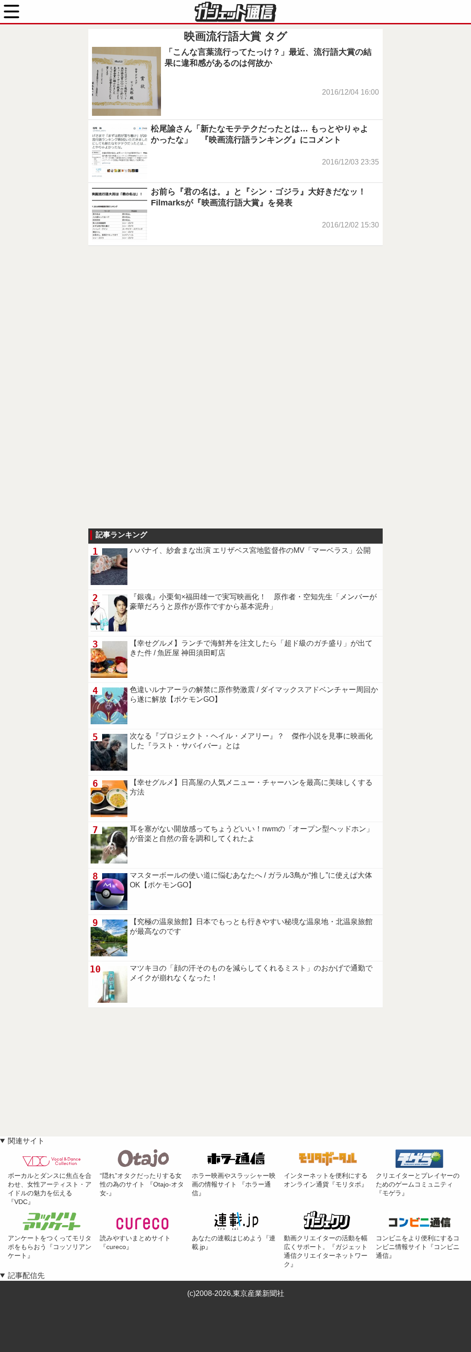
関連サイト (26, 1141)
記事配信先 (26, 1275)
